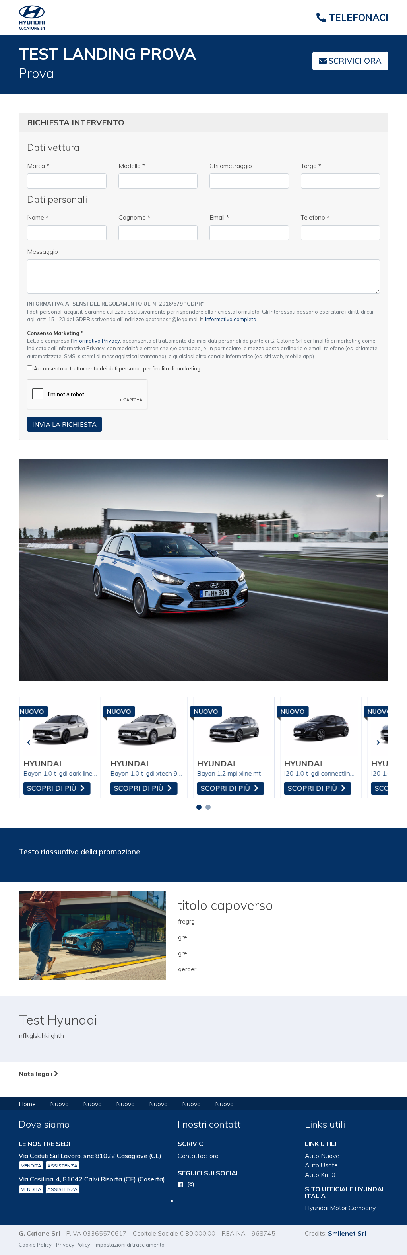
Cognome (134, 217)
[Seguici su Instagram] (191, 1185)
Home (27, 1104)
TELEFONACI (357, 17)
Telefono (315, 217)
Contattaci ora (198, 1156)
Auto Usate (321, 1165)
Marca (38, 166)
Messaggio (42, 251)
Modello (131, 166)
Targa (311, 166)
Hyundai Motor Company (340, 1208)
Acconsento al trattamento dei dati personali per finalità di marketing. (118, 368)
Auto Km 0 (320, 1175)
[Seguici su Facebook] (180, 1185)
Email (219, 217)
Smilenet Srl (347, 1233)
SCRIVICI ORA (354, 61)
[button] (199, 807)
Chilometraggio (230, 166)
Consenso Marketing (55, 333)
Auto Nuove (322, 1156)
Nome (37, 217)
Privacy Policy (73, 1244)
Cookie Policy (35, 1244)
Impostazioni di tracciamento (130, 1244)
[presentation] (29, 742)
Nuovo (59, 1104)
